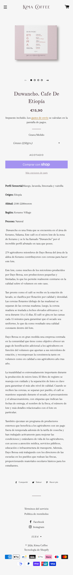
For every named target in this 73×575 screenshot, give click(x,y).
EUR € (35, 536)
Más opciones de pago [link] (37, 172)
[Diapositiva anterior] (25, 80)
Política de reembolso (36, 513)
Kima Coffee (41, 545)
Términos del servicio (36, 508)
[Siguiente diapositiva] (47, 80)
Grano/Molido (36, 134)
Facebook (38, 521)
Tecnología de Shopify (36, 549)
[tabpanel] (36, 42)
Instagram (38, 527)
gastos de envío (39, 117)
